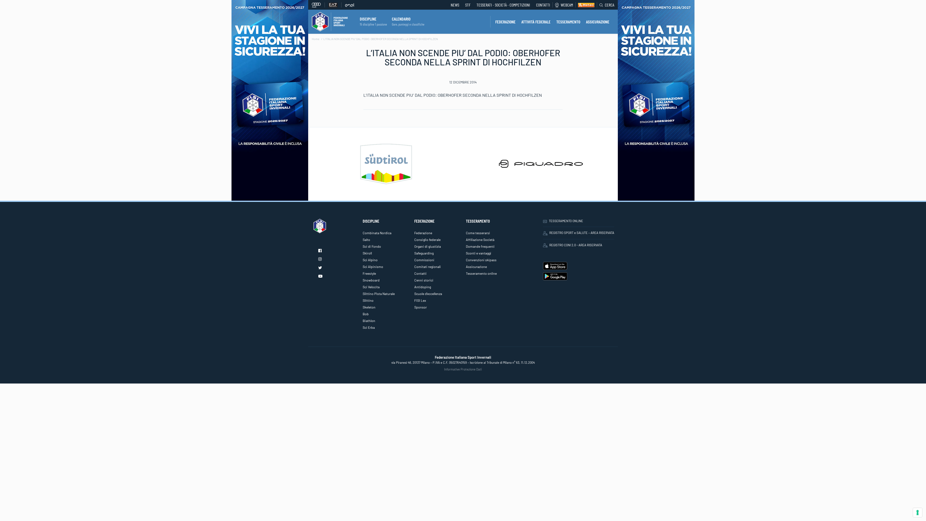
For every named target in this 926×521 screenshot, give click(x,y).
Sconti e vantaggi (478, 253)
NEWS (455, 4)
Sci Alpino (370, 260)
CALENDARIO (401, 19)
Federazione (423, 233)
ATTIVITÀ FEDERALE (536, 21)
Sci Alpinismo (373, 267)
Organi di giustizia (427, 246)
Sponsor (420, 307)
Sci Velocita (371, 287)
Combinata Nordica (377, 233)
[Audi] (318, 4)
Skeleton (369, 307)
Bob (366, 314)
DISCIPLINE (368, 19)
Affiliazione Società (480, 240)
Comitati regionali (427, 267)
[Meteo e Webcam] (584, 4)
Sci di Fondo (372, 246)
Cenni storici (423, 280)
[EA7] (334, 4)
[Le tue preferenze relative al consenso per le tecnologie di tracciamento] (917, 512)
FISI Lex (420, 300)
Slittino (368, 300)
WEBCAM (567, 4)
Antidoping (422, 287)
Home (315, 39)
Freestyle (369, 273)
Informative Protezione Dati (463, 369)
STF (467, 4)
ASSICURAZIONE (597, 21)
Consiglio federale (427, 240)
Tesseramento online (481, 273)
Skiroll (367, 253)
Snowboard (371, 280)
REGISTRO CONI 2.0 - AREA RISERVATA (575, 245)
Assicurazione (476, 267)
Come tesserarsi (478, 233)
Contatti (543, 4)
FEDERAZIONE (505, 21)
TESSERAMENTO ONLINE (566, 221)
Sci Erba (369, 327)
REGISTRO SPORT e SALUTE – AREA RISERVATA (581, 233)
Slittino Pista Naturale (379, 294)
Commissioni (424, 260)
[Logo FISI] (330, 21)
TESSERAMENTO (568, 21)
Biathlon (369, 321)
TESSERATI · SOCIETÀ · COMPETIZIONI (503, 4)
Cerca (609, 4)
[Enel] (349, 4)
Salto (366, 240)
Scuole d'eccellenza (428, 294)
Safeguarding (424, 253)
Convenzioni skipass (481, 260)
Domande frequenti (480, 246)
